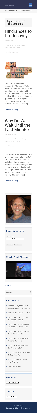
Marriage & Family (20, 139)
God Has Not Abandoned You (19, 313)
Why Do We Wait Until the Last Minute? (17, 125)
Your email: (10, 236)
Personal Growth (20, 45)
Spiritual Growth (10, 48)
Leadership (9, 45)
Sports (19, 141)
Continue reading (11, 110)
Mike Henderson (13, 52)
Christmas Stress (14, 366)
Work (18, 48)
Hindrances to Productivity (18, 33)
